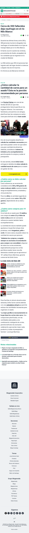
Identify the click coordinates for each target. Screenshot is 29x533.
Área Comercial (14, 398)
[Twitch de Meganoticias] (23, 514)
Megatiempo (14, 488)
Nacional (14, 423)
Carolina (14, 498)
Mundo (8, 20)
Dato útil (3, 82)
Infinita (14, 491)
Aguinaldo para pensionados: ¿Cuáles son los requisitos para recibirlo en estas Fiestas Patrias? (14, 363)
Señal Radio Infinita (14, 416)
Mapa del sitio (18, 526)
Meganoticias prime (14, 438)
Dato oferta (14, 445)
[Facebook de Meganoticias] (6, 514)
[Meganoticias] (14, 385)
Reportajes (14, 440)
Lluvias (13, 7)
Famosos (14, 466)
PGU (14, 468)
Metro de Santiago (14, 473)
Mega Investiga (14, 448)
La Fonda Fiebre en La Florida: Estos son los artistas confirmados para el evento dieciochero (14, 356)
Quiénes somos (11, 526)
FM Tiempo (14, 496)
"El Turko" (8, 7)
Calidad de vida (14, 431)
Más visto (26, 13)
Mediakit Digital (14, 400)
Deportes (14, 433)
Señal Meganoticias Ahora (14, 408)
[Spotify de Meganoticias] (20, 514)
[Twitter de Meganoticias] (8, 514)
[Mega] (14, 521)
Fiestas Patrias (8, 102)
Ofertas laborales (14, 461)
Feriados (14, 458)
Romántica (14, 493)
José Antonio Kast (14, 456)
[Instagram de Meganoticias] (11, 514)
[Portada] (1, 14)
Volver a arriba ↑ (14, 529)
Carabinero (3, 7)
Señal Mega (14, 411)
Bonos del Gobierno (14, 463)
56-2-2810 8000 (23, 525)
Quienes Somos (15, 395)
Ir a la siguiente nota (14, 174)
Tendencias (14, 428)
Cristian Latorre (6, 96)
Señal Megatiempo (14, 413)
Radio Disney (14, 500)
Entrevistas (14, 443)
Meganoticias (14, 486)
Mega (14, 483)
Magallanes (18, 7)
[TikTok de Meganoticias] (17, 514)
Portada (3, 20)
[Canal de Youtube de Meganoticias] (14, 514)
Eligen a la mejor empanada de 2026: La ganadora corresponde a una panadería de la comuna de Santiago (14, 349)
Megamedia (14, 481)
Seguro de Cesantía (14, 470)
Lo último (9, 13)
